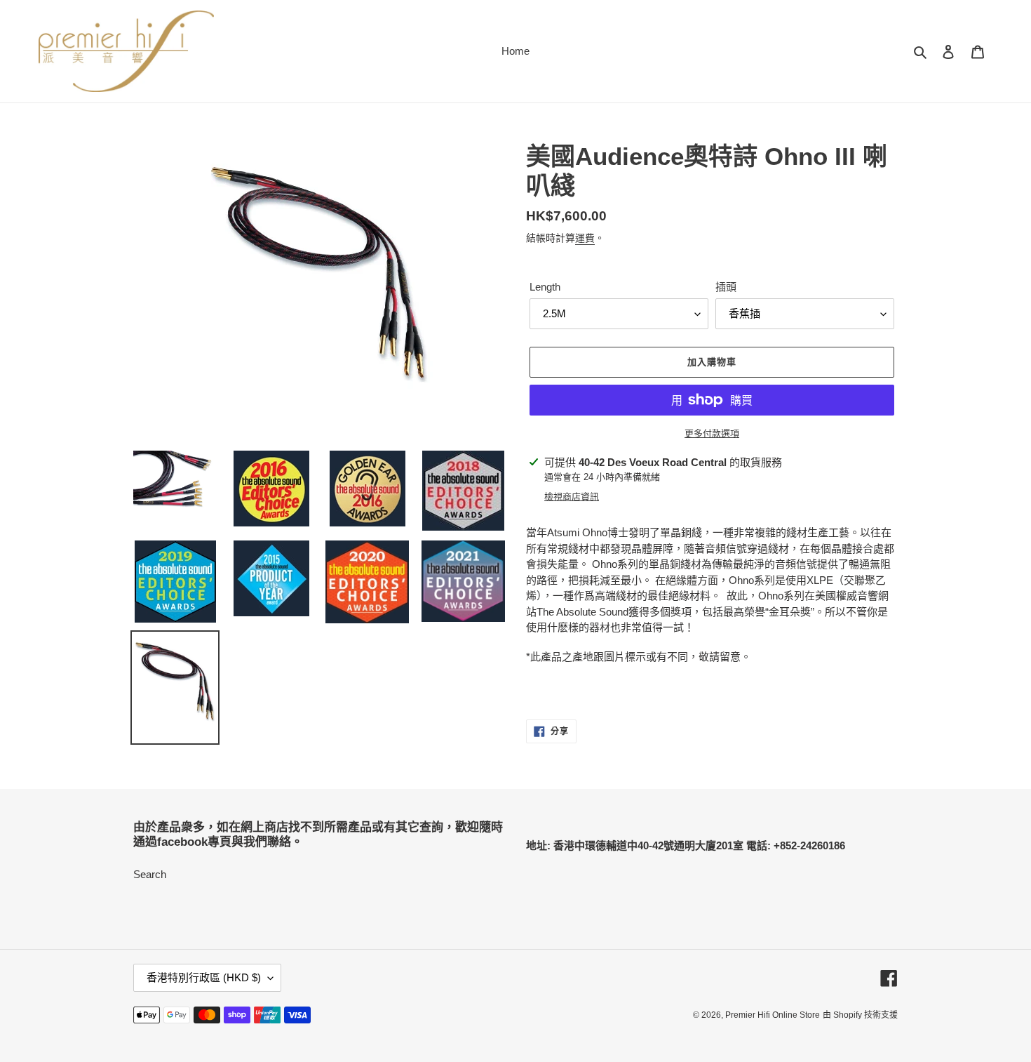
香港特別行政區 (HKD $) (204, 977)
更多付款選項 (712, 433)
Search (149, 874)
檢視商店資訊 (571, 496)
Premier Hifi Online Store (772, 1015)
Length (545, 287)
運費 (585, 238)
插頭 (725, 287)
